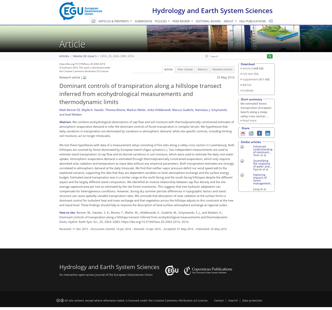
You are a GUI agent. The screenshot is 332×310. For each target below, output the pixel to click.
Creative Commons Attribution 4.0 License (181, 300)
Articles (64, 56)
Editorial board (208, 21)
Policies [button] (161, 21)
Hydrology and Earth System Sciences (212, 10)
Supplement (250, 79)
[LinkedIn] (267, 133)
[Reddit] (251, 133)
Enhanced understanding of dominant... (262, 149)
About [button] (229, 21)
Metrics (203, 69)
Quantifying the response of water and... (262, 163)
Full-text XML (250, 74)
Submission (143, 21)
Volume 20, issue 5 (85, 56)
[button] (206, 56)
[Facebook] (259, 133)
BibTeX (246, 85)
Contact (219, 300)
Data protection (252, 300)
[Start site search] (270, 56)
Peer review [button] (182, 21)
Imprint (233, 300)
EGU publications (252, 21)
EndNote (248, 90)
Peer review (185, 69)
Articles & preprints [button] (113, 21)
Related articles (222, 69)
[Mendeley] (243, 133)
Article (168, 69)
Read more (249, 120)
